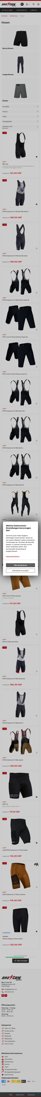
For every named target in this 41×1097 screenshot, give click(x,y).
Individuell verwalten (20, 571)
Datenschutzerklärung (12, 556)
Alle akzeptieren (20, 565)
